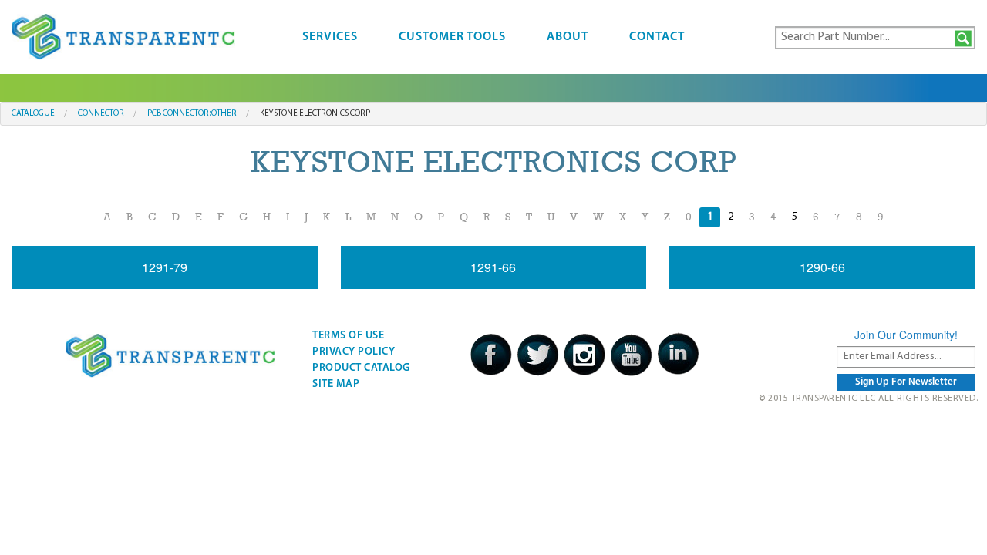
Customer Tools (452, 37)
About (567, 37)
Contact (657, 37)
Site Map (335, 384)
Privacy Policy (353, 352)
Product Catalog (361, 368)
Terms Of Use (348, 335)
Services (330, 37)
